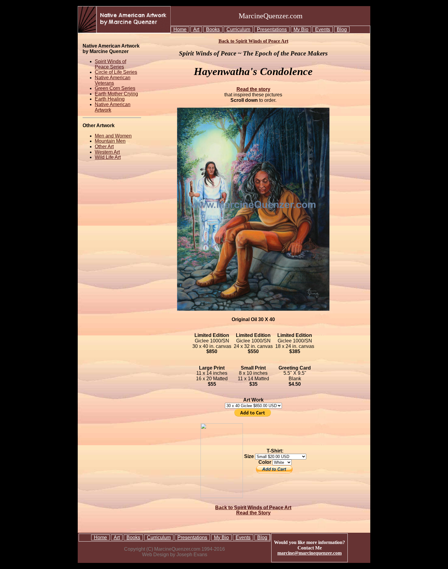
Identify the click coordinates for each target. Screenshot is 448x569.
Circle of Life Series (116, 72)
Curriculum (238, 29)
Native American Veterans (112, 80)
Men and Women (113, 135)
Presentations (272, 29)
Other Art (104, 146)
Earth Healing (110, 99)
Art (196, 29)
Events (322, 29)
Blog (342, 29)
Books (213, 29)
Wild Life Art (108, 157)
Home (180, 29)
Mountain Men (110, 141)
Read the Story (253, 512)
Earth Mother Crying (116, 93)
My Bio (300, 29)
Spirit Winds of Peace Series (110, 64)
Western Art (107, 152)
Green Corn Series (115, 88)
